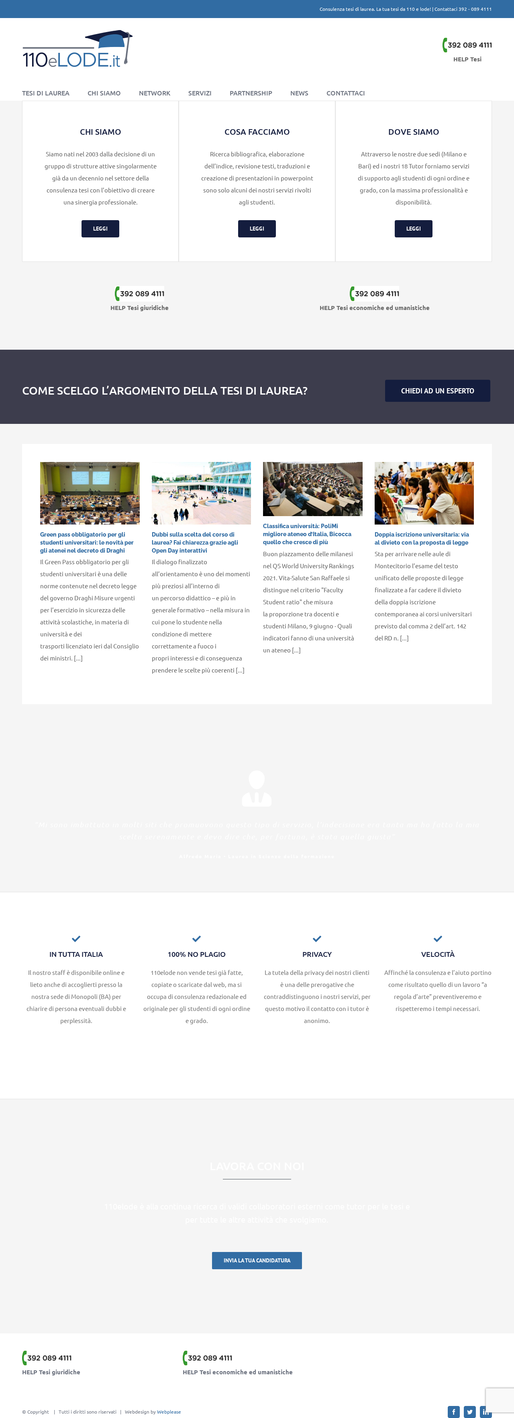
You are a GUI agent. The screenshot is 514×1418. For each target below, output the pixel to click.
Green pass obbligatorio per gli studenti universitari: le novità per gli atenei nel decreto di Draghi (87, 542)
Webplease (169, 1411)
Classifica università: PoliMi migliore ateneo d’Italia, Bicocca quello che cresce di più (307, 534)
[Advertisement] (407, 1370)
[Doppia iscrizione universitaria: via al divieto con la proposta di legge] (424, 493)
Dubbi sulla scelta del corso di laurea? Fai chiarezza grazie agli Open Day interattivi (195, 542)
